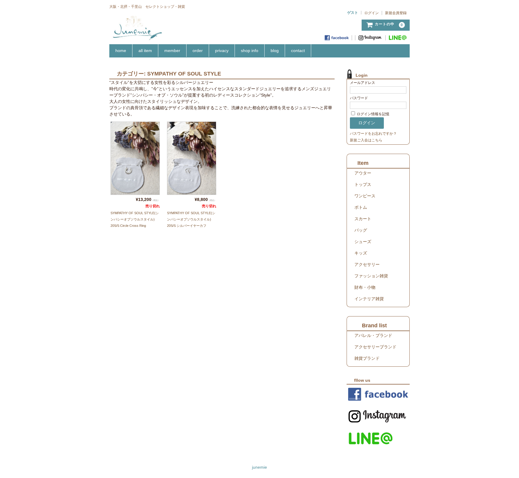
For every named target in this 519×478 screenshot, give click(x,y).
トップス (362, 184)
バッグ (360, 230)
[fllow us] (378, 394)
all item (145, 50)
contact (298, 50)
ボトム (360, 207)
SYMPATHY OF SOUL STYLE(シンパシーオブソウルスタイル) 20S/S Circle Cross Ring (135, 219)
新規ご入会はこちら (366, 140)
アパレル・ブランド (373, 335)
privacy (222, 50)
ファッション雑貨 (371, 275)
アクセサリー (367, 264)
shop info (249, 50)
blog (275, 50)
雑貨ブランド (367, 358)
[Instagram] (370, 37)
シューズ (362, 241)
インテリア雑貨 (369, 298)
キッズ (360, 253)
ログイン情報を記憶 (372, 114)
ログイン (371, 13)
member (172, 50)
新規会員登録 (396, 13)
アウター (362, 173)
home (120, 50)
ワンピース (364, 195)
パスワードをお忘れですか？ (373, 133)
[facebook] (337, 37)
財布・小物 (364, 287)
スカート (362, 218)
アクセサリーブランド (375, 346)
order (198, 50)
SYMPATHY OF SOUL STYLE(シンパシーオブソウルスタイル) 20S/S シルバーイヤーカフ (191, 219)
